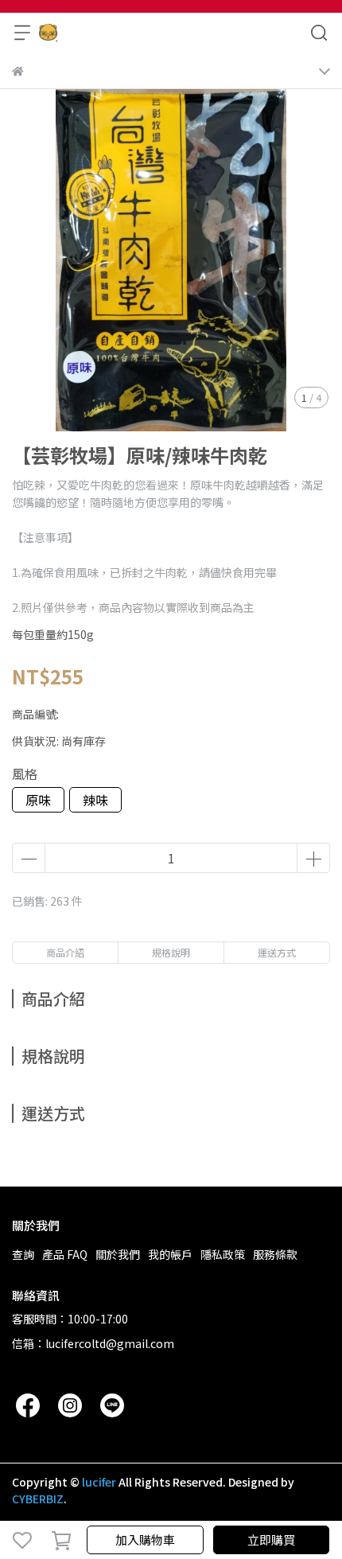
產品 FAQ (64, 1254)
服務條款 (275, 1254)
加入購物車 (145, 1539)
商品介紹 (65, 952)
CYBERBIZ (38, 1498)
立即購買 (271, 1539)
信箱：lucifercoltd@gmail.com (93, 1343)
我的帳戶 (170, 1254)
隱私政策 (222, 1254)
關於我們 (117, 1254)
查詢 (23, 1254)
